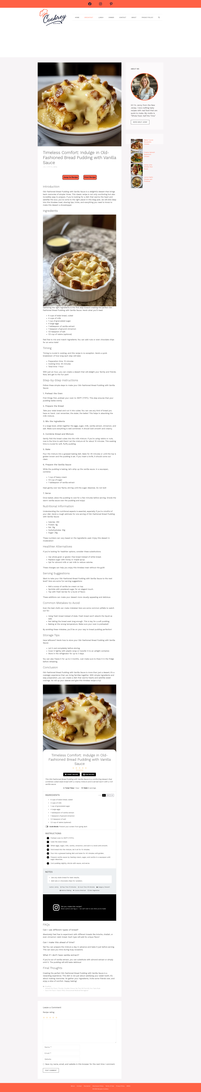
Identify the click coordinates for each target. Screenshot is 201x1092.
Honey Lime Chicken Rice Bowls (148, 167)
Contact (122, 17)
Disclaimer (87, 1086)
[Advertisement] (100, 42)
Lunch (100, 17)
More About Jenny (140, 122)
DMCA (128, 1086)
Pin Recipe (89, 774)
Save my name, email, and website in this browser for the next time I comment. (80, 1064)
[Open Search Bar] (159, 17)
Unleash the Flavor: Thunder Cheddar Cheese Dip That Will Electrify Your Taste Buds (72, 988)
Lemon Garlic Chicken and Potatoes (148, 179)
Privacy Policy (147, 17)
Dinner (111, 17)
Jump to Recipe (70, 177)
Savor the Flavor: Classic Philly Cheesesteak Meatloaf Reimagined (66, 990)
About (133, 17)
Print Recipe (90, 177)
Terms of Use (110, 1086)
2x (108, 795)
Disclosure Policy (98, 1086)
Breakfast (88, 17)
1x (104, 795)
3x (112, 795)
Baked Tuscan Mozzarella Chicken (148, 142)
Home (77, 17)
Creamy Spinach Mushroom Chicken (149, 154)
